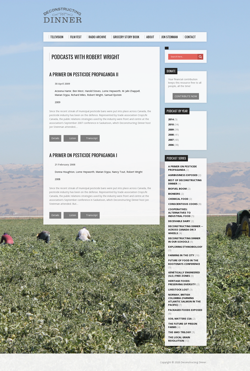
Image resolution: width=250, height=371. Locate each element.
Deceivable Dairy (179, 221)
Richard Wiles (78, 94)
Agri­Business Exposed (182, 175)
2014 (171, 119)
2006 (171, 144)
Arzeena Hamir (63, 91)
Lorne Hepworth (111, 91)
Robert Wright (95, 94)
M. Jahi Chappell (131, 91)
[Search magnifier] (200, 57)
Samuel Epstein (113, 94)
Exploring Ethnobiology (185, 246)
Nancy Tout (118, 171)
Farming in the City (181, 255)
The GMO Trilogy (179, 332)
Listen (72, 138)
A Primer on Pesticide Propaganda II (83, 74)
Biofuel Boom (177, 188)
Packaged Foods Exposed (185, 310)
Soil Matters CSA (180, 318)
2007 (171, 139)
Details (55, 138)
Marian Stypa (62, 94)
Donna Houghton (64, 171)
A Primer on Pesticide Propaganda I (83, 155)
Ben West (78, 91)
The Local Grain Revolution (179, 339)
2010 (171, 124)
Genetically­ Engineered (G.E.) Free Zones (184, 274)
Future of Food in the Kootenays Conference (184, 262)
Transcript (91, 138)
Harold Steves (93, 91)
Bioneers (174, 193)
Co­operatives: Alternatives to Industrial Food (179, 213)
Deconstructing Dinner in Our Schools (184, 240)
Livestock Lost (178, 289)
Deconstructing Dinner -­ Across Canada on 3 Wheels (185, 230)
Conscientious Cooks (183, 204)
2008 (57, 179)
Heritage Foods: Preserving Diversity (182, 282)
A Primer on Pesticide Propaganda (182, 168)
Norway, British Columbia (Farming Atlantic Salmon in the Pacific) (184, 299)
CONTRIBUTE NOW (186, 96)
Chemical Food (178, 198)
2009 (57, 102)
